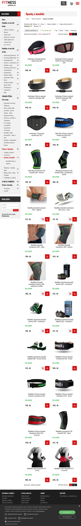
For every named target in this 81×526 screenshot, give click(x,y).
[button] (28, 521)
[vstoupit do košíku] (71, 3)
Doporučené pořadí (66, 24)
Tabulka (36, 26)
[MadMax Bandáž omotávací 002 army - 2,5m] (64, 196)
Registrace (5, 216)
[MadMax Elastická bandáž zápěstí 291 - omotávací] (64, 308)
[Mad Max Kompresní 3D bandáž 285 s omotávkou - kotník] (64, 159)
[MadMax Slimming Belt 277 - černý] (36, 457)
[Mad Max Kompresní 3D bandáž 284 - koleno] (36, 159)
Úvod (27, 19)
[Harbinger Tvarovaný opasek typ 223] (36, 122)
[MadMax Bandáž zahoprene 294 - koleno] (64, 234)
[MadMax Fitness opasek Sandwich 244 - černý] (64, 383)
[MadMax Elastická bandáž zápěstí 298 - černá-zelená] (36, 345)
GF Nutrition (43, 502)
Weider (42, 500)
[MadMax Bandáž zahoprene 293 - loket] (36, 234)
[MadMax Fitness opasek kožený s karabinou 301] (36, 383)
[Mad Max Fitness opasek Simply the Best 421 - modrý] (64, 122)
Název (35, 24)
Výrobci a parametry (31, 30)
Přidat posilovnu (25, 498)
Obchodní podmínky (8, 496)
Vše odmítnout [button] (67, 517)
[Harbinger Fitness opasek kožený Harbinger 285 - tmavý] (64, 85)
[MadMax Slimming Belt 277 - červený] (64, 457)
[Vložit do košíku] (43, 219)
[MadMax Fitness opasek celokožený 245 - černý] (64, 345)
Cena (42, 24)
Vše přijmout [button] (67, 512)
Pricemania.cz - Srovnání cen (68, 496)
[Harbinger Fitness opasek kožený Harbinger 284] (36, 85)
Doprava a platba (7, 500)
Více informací (40, 511)
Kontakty (4, 498)
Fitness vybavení (36, 19)
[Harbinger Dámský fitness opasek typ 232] (36, 48)
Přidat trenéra (25, 496)
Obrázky (27, 26)
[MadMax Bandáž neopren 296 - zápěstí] (36, 196)
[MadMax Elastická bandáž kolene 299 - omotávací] (36, 308)
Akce (61, 30)
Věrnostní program (7, 502)
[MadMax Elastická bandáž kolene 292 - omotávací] (64, 271)
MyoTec (42, 498)
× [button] (79, 506)
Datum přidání (51, 24)
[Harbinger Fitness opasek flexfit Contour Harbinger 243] (64, 48)
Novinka (73, 30)
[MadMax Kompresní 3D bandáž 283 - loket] (64, 420)
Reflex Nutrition (44, 496)
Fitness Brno (25, 502)
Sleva (67, 30)
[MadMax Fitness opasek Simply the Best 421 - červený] (36, 420)
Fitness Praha (25, 500)
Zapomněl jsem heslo (8, 214)
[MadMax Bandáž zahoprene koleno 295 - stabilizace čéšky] (36, 271)
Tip (56, 30)
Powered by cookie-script (11, 524)
